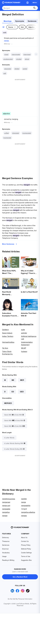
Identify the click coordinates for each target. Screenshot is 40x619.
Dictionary (5, 537)
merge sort (6, 505)
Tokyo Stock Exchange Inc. (7, 352)
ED (13, 391)
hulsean (24, 351)
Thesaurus (5, 541)
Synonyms (19, 21)
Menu (35, 2)
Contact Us (25, 541)
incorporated (26, 133)
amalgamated (8, 59)
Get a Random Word (20, 577)
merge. (6, 40)
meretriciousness (8, 499)
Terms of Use (25, 556)
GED (22, 391)
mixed (6, 54)
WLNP (23, 348)
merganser (6, 502)
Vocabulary (6, 553)
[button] (27, 2)
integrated (15, 133)
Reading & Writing (8, 560)
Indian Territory (7, 336)
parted (25, 69)
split (4, 73)
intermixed (27, 54)
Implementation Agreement (27, 343)
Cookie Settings (26, 553)
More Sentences (8, 244)
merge (23, 502)
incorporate (7, 138)
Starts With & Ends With (14, 414)
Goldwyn (5, 329)
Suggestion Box (26, 560)
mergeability (25, 505)
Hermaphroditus (8, 342)
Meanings (8, 21)
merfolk (24, 499)
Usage (4, 556)
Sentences (32, 21)
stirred (27, 59)
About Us (24, 537)
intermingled (16, 54)
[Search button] (34, 8)
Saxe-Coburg (7, 333)
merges (24, 515)
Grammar (5, 549)
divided (17, 69)
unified (6, 133)
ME (13, 380)
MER (22, 380)
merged (8, 403)
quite (23, 329)
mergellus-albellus (28, 512)
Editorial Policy (26, 549)
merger (4, 515)
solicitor (24, 333)
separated (7, 69)
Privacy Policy (25, 545)
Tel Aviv (5, 348)
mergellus (6, 512)
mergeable (6, 509)
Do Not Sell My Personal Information (20, 599)
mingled (18, 59)
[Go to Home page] (11, 2)
